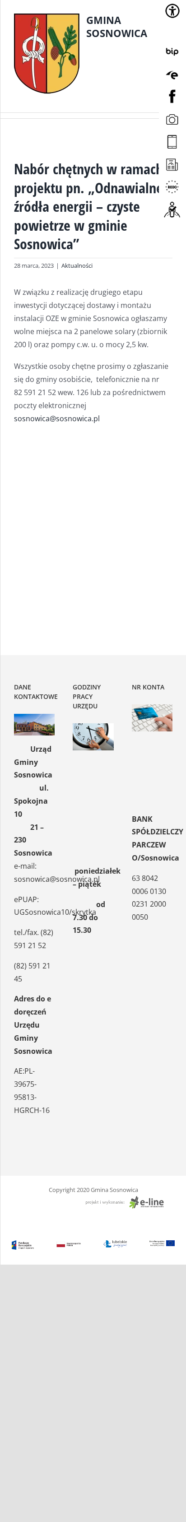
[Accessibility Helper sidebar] (172, 11)
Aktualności (77, 265)
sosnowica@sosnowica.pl (57, 419)
